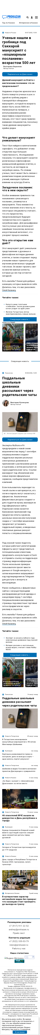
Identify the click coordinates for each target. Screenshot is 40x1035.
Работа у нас (19, 948)
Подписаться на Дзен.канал (20, 74)
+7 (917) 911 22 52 (19, 926)
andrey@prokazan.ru (19, 929)
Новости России (10, 32)
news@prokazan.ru (19, 945)
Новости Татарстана (12, 736)
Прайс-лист (19, 933)
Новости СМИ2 (8, 322)
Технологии (9, 373)
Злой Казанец (9, 290)
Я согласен (20, 1032)
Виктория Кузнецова (19, 402)
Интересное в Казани (12, 893)
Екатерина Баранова (12, 66)
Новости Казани (10, 777)
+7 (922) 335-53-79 (19, 941)
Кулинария (8, 751)
